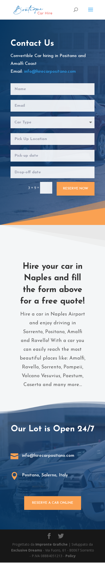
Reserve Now (75, 188)
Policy (70, 555)
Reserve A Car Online (52, 503)
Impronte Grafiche (51, 544)
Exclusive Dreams (26, 550)
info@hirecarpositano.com (50, 72)
